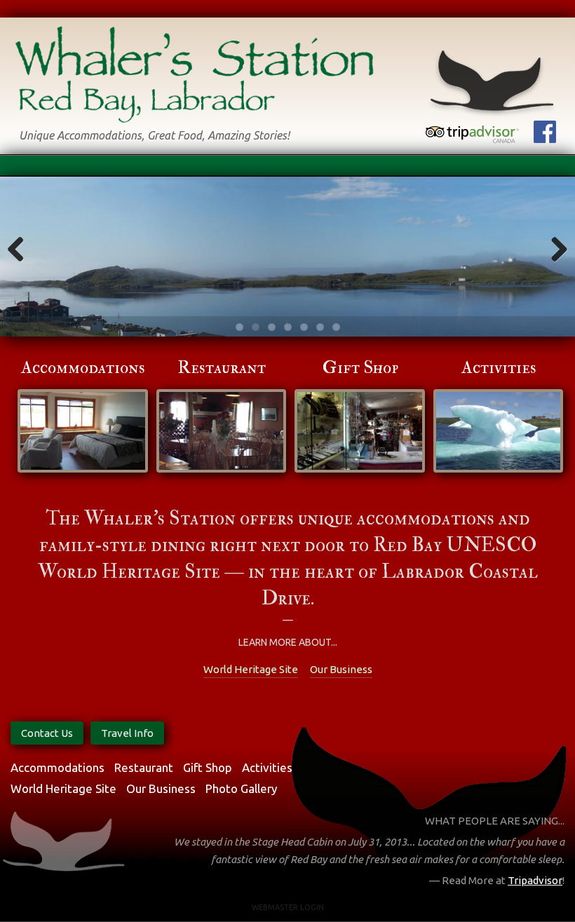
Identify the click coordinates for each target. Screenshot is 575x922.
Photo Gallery (241, 788)
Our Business (341, 669)
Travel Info (127, 733)
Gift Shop (360, 368)
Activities (498, 368)
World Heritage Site (250, 669)
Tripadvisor (535, 880)
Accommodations (83, 368)
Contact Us (47, 733)
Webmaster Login (288, 907)
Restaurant (221, 368)
